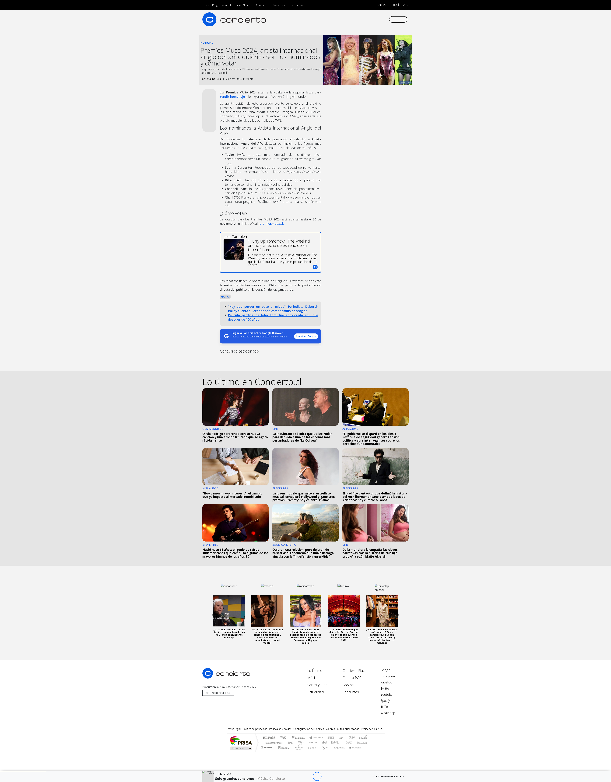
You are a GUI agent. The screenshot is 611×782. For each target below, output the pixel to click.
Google (385, 670)
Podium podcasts (267, 747)
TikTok (385, 707)
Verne (342, 743)
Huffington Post (273, 743)
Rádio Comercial (368, 751)
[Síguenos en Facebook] (360, 19)
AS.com (341, 738)
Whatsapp (387, 713)
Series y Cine (317, 684)
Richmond (267, 751)
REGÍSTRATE (400, 5)
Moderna (282, 751)
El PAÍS (269, 738)
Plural (297, 751)
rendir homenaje (232, 96)
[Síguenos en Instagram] (354, 19)
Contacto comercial (218, 692)
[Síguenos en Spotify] (375, 19)
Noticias (247, 5)
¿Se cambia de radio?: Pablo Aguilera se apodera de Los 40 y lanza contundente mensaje (229, 633)
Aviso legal (234, 729)
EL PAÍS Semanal (333, 743)
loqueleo (338, 751)
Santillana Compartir (316, 738)
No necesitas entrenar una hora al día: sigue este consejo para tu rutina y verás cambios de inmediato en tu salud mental (267, 636)
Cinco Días (312, 743)
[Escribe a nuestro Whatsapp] (386, 19)
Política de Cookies (280, 729)
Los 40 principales (284, 738)
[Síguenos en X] (365, 19)
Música (226, 296)
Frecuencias (298, 5)
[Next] (334, 776)
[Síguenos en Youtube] (370, 19)
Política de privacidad (254, 729)
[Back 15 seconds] (308, 776)
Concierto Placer (355, 670)
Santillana (299, 738)
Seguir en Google (306, 336)
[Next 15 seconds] (325, 776)
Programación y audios (390, 776)
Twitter (385, 688)
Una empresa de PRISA (240, 740)
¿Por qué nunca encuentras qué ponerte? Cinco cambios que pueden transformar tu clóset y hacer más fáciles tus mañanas (382, 636)
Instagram (387, 676)
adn (351, 738)
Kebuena (363, 743)
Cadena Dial (352, 743)
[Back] (299, 776)
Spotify (385, 700)
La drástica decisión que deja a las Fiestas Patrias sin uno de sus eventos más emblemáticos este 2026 (343, 635)
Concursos (262, 5)
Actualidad (315, 691)
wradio (300, 743)
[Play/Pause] (317, 776)
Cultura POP (352, 677)
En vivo (206, 5)
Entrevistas (279, 5)
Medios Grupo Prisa (240, 748)
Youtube (386, 694)
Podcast (348, 684)
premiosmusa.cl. (271, 223)
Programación (220, 5)
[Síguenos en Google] (349, 19)
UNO (291, 743)
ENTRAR (382, 5)
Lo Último (235, 5)
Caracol (363, 738)
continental (324, 743)
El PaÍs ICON (311, 751)
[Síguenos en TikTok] (381, 19)
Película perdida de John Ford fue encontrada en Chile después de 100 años (273, 317)
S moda (324, 751)
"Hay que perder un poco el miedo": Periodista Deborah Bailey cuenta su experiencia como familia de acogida (273, 308)
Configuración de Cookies (308, 729)
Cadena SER (331, 738)
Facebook (387, 682)
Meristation (353, 751)
